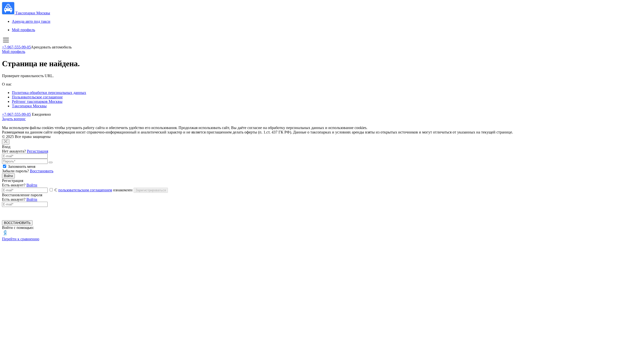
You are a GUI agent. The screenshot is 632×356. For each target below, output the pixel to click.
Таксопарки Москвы (29, 106)
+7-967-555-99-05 (16, 47)
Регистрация (37, 151)
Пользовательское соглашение (37, 97)
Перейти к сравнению (20, 239)
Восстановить (41, 171)
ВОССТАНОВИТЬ (17, 223)
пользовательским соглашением (85, 190)
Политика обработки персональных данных (49, 92)
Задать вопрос (14, 119)
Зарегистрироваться (151, 190)
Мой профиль (23, 30)
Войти (8, 176)
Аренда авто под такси (31, 21)
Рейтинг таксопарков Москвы (37, 101)
